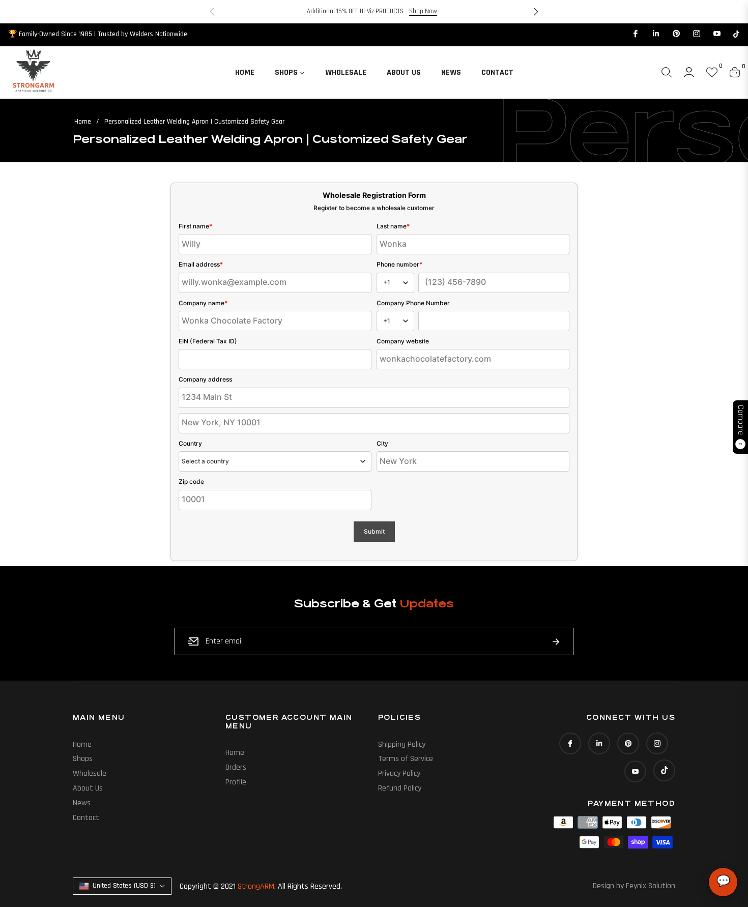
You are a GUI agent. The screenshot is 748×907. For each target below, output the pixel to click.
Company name (203, 303)
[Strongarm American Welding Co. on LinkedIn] (655, 34)
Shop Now (423, 11)
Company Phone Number (413, 303)
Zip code (191, 481)
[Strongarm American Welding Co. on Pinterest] (676, 34)
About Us (88, 788)
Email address (201, 264)
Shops (83, 758)
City (382, 443)
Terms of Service (405, 758)
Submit (374, 531)
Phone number (399, 264)
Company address (205, 379)
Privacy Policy (399, 773)
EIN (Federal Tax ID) (208, 341)
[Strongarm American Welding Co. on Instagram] (696, 34)
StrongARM (256, 886)
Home (82, 121)
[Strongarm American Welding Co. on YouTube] (716, 34)
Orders (235, 767)
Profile (235, 782)
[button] (536, 12)
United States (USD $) (124, 885)
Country (190, 443)
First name (195, 226)
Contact (86, 817)
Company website (403, 341)
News (82, 803)
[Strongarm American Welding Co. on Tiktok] (736, 34)
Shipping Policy (401, 744)
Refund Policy (399, 788)
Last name (393, 226)
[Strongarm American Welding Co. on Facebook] (635, 34)
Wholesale (89, 773)
